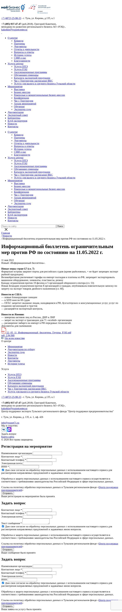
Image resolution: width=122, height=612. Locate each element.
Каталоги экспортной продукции (32, 78)
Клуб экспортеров (17, 120)
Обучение (19, 106)
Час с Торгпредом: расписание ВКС (33, 80)
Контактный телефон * (13, 460)
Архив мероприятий (25, 103)
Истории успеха (22, 55)
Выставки (19, 89)
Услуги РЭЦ (20, 69)
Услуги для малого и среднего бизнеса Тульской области (44, 83)
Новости (12, 123)
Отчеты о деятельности (26, 49)
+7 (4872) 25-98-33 (11, 18)
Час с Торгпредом (23, 100)
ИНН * (5, 466)
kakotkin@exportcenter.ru (14, 29)
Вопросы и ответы (24, 52)
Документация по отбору (21, 349)
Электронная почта (11, 463)
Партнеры (19, 43)
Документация (16, 112)
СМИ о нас (20, 58)
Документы (20, 46)
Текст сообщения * (11, 523)
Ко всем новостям (15, 338)
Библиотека (14, 118)
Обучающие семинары (26, 75)
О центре (13, 38)
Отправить (8, 493)
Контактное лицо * (11, 456)
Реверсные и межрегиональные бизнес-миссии (39, 95)
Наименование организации (16, 453)
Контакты (13, 126)
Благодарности (22, 60)
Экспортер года (22, 109)
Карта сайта (7, 436)
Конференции (21, 98)
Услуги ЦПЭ (21, 66)
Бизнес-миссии (22, 92)
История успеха (16, 363)
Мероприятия (15, 86)
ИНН (4, 579)
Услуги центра (15, 63)
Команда (18, 40)
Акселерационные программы (30, 72)
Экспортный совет (18, 115)
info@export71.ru (10, 422)
